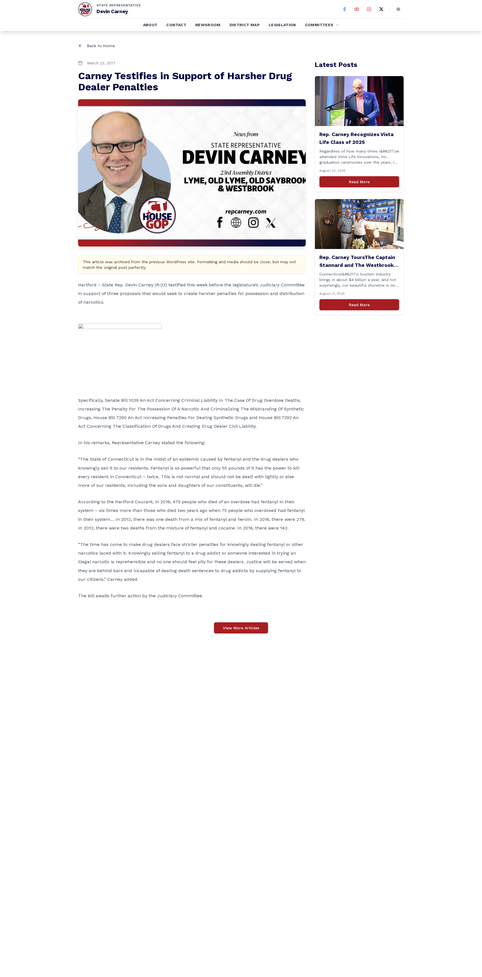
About (150, 25)
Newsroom (208, 25)
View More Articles (241, 628)
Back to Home (101, 45)
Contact (176, 25)
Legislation (282, 25)
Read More (359, 182)
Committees (319, 25)
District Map (245, 25)
